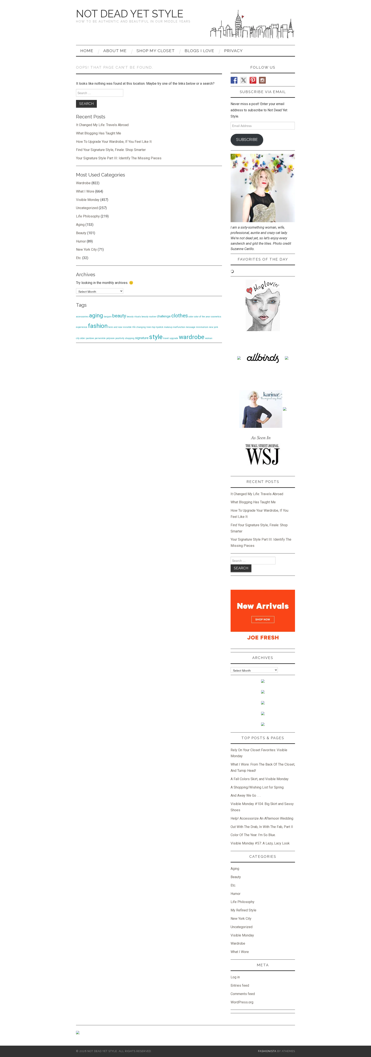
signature (142, 338)
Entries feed (240, 985)
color (191, 316)
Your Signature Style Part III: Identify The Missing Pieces (118, 158)
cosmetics (216, 316)
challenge (164, 316)
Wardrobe (83, 183)
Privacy (233, 50)
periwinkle (100, 338)
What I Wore (85, 191)
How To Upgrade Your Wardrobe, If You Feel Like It (114, 142)
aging (96, 315)
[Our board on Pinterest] (252, 80)
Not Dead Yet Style (129, 14)
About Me (115, 50)
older (82, 338)
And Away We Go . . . (246, 795)
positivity (119, 338)
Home (86, 50)
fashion (98, 325)
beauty (119, 315)
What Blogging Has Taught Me (98, 133)
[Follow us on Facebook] (234, 80)
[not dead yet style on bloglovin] (263, 305)
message (190, 327)
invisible (127, 327)
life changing (139, 327)
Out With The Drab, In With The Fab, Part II (262, 827)
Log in (235, 977)
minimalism (202, 327)
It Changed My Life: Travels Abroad (102, 125)
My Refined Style (243, 910)
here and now (115, 327)
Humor (81, 241)
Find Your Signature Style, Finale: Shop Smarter (111, 150)
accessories (82, 316)
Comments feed (243, 994)
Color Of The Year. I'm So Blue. (253, 835)
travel (166, 338)
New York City (86, 249)
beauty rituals (134, 316)
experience (81, 327)
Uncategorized (87, 208)
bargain (108, 316)
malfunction (179, 327)
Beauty (81, 233)
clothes (179, 316)
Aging (80, 225)
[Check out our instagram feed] (262, 80)
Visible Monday (87, 200)
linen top (150, 327)
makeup (168, 327)
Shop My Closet (156, 50)
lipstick (159, 327)
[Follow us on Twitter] (243, 80)
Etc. (78, 258)
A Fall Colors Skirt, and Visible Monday (260, 779)
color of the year (202, 316)
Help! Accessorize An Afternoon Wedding (262, 818)
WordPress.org (242, 1002)
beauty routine (148, 316)
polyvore (110, 338)
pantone (90, 338)
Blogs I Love (199, 50)
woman (208, 338)
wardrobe (191, 337)
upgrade (174, 338)
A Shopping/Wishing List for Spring (257, 787)
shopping (129, 338)
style (156, 337)
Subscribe (247, 139)
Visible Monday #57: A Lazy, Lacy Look (260, 843)
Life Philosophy (88, 216)
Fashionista (267, 1051)
